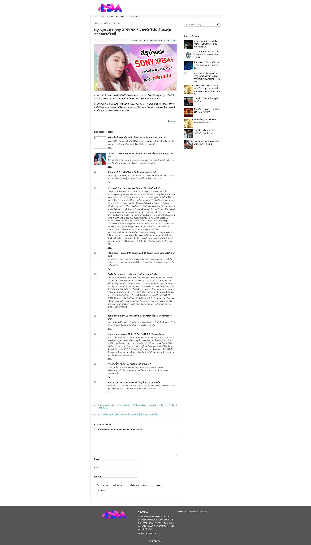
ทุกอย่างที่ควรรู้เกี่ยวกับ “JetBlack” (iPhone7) (129, 364)
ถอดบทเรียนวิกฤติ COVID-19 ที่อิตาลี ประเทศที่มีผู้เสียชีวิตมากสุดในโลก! (128, 414)
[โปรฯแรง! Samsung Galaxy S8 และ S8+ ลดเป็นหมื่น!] (100, 193)
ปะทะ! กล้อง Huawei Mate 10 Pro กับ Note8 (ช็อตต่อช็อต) (136, 334)
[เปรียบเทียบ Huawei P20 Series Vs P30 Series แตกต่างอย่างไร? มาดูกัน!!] (100, 258)
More (110, 148)
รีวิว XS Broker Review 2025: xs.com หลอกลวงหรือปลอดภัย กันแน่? (207, 55)
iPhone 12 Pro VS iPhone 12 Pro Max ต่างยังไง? (132, 172)
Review (110, 16)
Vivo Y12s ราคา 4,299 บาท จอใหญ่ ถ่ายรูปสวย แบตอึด (134, 382)
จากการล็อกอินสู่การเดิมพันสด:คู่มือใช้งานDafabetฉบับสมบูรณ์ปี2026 (205, 44)
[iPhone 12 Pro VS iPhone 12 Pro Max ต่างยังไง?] (100, 177)
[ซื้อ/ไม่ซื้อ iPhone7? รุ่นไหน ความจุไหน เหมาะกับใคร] (100, 279)
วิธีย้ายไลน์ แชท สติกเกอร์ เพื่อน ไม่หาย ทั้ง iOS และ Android (137, 137)
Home (94, 16)
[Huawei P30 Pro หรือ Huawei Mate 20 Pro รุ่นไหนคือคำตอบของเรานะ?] (100, 159)
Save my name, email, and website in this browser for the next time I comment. (130, 485)
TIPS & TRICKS (132, 16)
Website (97, 476)
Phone (172, 40)
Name (97, 459)
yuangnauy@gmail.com (197, 512)
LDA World (158, 541)
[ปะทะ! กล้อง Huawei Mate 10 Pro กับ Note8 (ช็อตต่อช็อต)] (100, 339)
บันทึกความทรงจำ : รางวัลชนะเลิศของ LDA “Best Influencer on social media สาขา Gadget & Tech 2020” (137, 406)
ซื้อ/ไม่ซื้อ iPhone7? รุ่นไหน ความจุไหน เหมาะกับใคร (133, 274)
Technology (119, 16)
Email (97, 468)
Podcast (102, 16)
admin (172, 121)
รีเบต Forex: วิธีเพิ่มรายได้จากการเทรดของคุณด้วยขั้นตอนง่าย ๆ (206, 65)
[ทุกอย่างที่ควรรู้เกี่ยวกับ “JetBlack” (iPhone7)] (100, 369)
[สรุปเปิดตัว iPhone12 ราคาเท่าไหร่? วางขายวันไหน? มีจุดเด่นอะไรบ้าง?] (100, 321)
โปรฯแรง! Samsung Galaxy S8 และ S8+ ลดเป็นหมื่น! (134, 188)
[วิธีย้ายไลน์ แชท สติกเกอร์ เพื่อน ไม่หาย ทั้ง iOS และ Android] (100, 142)
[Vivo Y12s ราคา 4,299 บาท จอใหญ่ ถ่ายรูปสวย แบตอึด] (100, 387)
